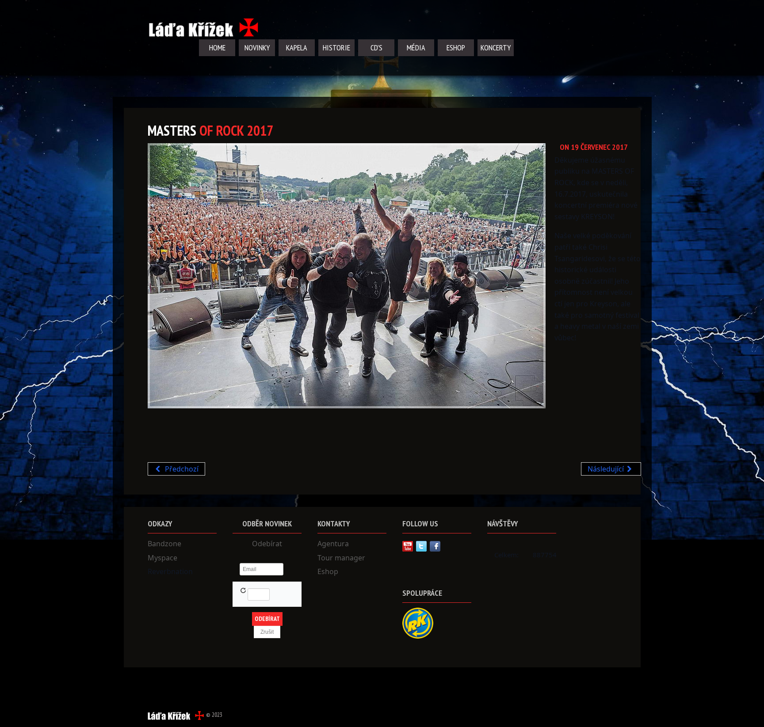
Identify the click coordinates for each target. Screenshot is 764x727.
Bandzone (164, 543)
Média (416, 47)
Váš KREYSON (170, 440)
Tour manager (341, 558)
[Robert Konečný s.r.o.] (417, 622)
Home (217, 47)
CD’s (376, 47)
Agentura (333, 543)
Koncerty (496, 47)
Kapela (296, 47)
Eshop (456, 47)
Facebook (435, 546)
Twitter (421, 546)
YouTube (407, 546)
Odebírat (267, 543)
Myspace (162, 558)
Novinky (257, 47)
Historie (336, 47)
